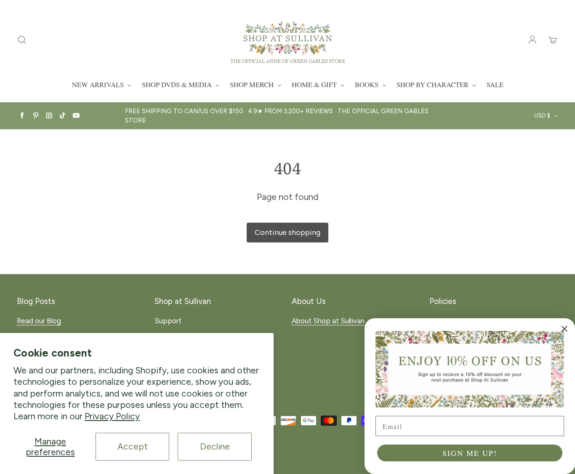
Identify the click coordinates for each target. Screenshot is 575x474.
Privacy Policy (112, 416)
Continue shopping (287, 232)
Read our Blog (39, 321)
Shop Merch (252, 84)
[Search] (22, 40)
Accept (132, 446)
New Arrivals (98, 84)
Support (167, 321)
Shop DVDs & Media (177, 84)
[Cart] (553, 40)
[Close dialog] (564, 328)
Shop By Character (433, 84)
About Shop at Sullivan (328, 321)
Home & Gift (315, 84)
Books (367, 84)
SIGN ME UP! (469, 453)
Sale (495, 84)
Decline (215, 446)
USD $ (542, 115)
